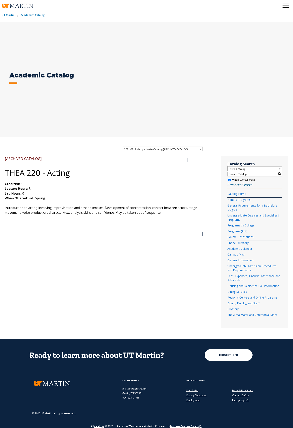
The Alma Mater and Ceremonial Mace (252, 315)
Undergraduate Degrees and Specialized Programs (253, 217)
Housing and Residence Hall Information (253, 286)
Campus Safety (240, 395)
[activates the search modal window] (276, 5)
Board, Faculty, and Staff (243, 303)
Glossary (233, 309)
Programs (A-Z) (237, 231)
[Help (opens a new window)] (200, 160)
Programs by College (240, 225)
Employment (193, 400)
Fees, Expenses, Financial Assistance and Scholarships (253, 278)
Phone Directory (238, 243)
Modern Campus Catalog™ (186, 426)
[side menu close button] (286, 6)
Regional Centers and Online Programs (252, 297)
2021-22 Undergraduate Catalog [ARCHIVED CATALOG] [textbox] (156, 149)
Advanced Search (240, 185)
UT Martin (8, 15)
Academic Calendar (239, 249)
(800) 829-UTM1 (130, 397)
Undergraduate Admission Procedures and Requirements (251, 268)
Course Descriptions (240, 237)
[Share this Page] (190, 160)
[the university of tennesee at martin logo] (17, 6)
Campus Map (236, 254)
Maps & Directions (242, 390)
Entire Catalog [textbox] (237, 169)
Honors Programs (239, 200)
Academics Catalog (33, 15)
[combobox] (163, 149)
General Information (240, 260)
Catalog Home (236, 194)
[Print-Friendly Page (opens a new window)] (195, 160)
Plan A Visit (192, 390)
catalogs (99, 426)
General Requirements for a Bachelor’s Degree (252, 208)
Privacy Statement (196, 395)
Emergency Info (240, 400)
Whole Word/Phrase (243, 179)
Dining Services (237, 292)
